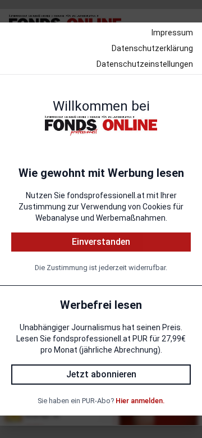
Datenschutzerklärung (152, 48)
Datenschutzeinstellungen (145, 64)
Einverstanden (101, 241)
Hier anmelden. (140, 400)
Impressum (172, 32)
